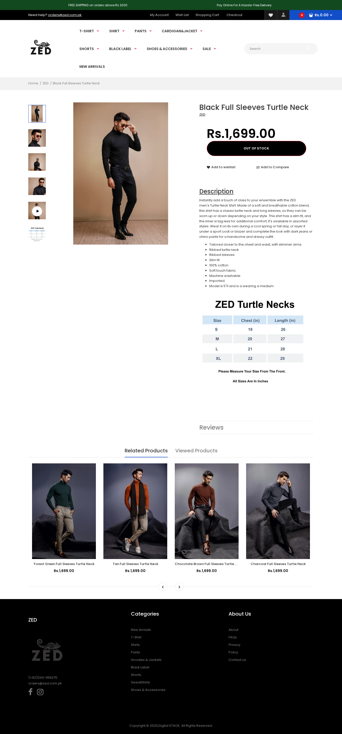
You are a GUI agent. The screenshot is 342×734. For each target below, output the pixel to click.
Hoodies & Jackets (146, 659)
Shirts (135, 644)
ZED (202, 114)
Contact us (237, 659)
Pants (135, 652)
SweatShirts (140, 682)
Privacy (234, 644)
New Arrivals (141, 629)
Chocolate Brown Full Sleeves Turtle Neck (209, 564)
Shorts (136, 674)
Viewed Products (196, 450)
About (233, 629)
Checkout (234, 15)
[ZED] (40, 59)
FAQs (233, 637)
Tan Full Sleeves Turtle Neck (135, 564)
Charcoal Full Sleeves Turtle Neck (278, 564)
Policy (233, 652)
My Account (159, 15)
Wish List (182, 15)
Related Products (146, 450)
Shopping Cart (207, 15)
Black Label (140, 667)
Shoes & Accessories (148, 689)
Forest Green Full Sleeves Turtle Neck (64, 564)
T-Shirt (136, 637)
